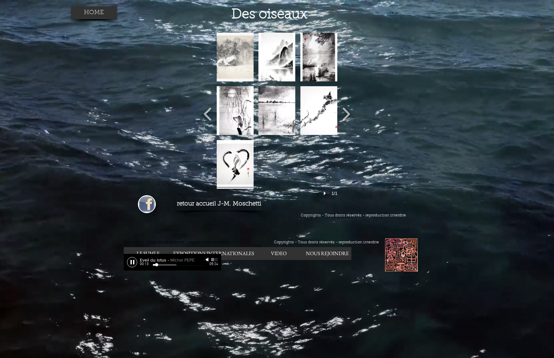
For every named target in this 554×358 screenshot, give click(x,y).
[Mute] (208, 259)
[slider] (215, 259)
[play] (326, 193)
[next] (346, 113)
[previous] (208, 113)
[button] (235, 57)
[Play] (132, 262)
